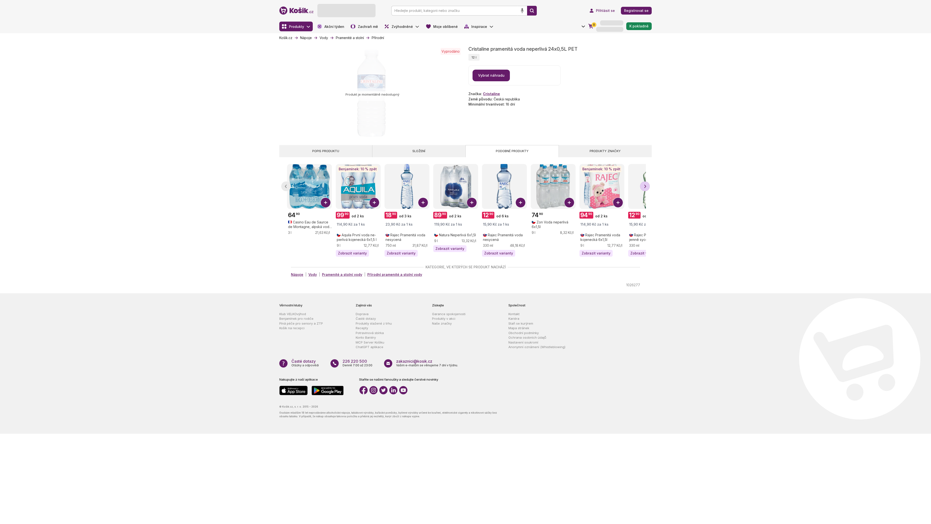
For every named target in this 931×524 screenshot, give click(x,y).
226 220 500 (355, 361)
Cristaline (491, 94)
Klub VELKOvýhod (292, 314)
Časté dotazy (366, 318)
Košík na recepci (292, 328)
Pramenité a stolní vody (342, 274)
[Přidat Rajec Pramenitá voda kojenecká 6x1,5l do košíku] (618, 202)
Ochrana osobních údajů (527, 337)
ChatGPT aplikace (369, 347)
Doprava (362, 314)
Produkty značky (605, 151)
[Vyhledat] (532, 11)
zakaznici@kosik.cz (414, 361)
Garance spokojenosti (449, 314)
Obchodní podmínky (523, 333)
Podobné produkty (512, 151)
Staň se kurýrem (520, 323)
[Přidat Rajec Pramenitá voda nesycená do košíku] (423, 202)
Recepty (362, 328)
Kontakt (514, 314)
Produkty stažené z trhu (374, 323)
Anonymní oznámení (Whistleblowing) (536, 347)
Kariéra (513, 318)
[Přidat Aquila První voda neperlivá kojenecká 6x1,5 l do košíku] (374, 202)
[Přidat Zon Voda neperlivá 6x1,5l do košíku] (569, 202)
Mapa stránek (518, 328)
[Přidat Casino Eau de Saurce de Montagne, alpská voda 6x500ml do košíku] (325, 202)
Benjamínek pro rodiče (296, 318)
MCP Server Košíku (370, 342)
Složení (418, 151)
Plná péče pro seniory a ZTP (301, 323)
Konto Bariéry (366, 337)
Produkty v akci (443, 318)
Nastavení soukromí (523, 342)
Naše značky (442, 323)
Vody (312, 274)
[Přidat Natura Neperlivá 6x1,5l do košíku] (472, 202)
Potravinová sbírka (370, 333)
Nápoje (297, 274)
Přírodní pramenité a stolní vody (394, 274)
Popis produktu (325, 151)
